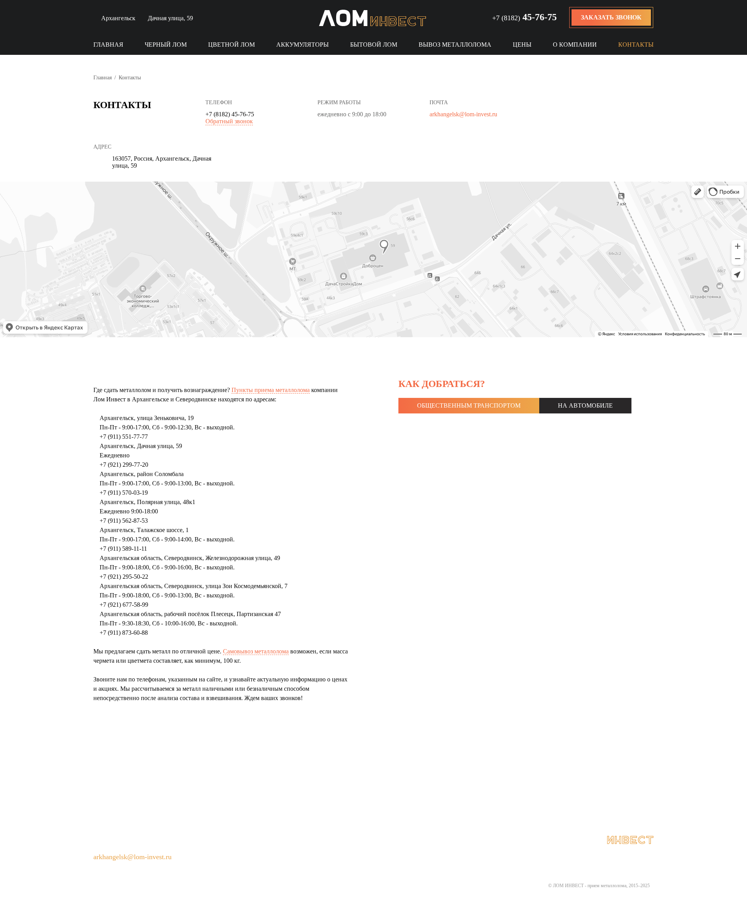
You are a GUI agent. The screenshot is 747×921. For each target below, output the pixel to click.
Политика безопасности (391, 840)
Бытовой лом (373, 44)
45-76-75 (524, 17)
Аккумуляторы (302, 44)
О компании (575, 44)
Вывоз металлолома (455, 44)
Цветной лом (231, 44)
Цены (522, 44)
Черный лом (166, 44)
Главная (108, 44)
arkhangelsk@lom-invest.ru (463, 114)
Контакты (636, 44)
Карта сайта (319, 840)
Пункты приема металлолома (270, 390)
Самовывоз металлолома (256, 651)
